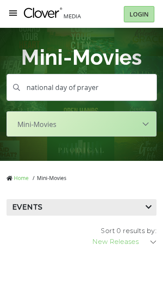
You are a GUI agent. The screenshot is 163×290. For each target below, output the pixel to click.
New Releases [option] (115, 242)
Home (21, 177)
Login (139, 14)
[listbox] (124, 242)
